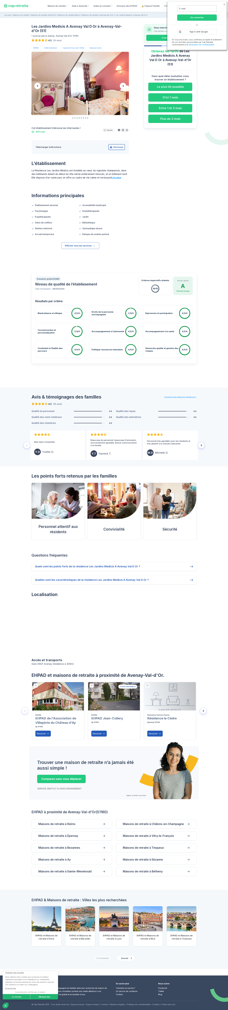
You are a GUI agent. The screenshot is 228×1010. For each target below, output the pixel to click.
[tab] (72, 117)
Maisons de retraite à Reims (56, 824)
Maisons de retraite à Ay (54, 859)
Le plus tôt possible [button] (170, 86)
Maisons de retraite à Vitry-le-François (148, 835)
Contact (119, 994)
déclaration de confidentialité (201, 44)
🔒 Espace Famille (150, 6)
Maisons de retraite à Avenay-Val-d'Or (97, 15)
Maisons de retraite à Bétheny (143, 871)
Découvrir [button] (41, 733)
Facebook (162, 988)
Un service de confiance (126, 991)
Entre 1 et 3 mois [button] (170, 108)
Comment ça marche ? (125, 988)
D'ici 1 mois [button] (170, 97)
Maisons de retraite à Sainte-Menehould (65, 871)
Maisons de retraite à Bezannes (59, 847)
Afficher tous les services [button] (78, 245)
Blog (160, 994)
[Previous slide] (37, 86)
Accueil (7, 15)
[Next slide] (123, 86)
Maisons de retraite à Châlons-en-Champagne (153, 824)
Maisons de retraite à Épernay (58, 835)
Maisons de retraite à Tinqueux (143, 847)
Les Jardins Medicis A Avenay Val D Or (132, 15)
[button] (119, 130)
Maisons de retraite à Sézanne (143, 859)
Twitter (161, 991)
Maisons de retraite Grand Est (43, 15)
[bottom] (36, 685)
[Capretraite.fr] (16, 5)
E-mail (182, 8)
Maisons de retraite (21, 15)
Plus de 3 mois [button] (170, 118)
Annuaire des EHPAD (127, 6)
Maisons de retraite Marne (69, 15)
